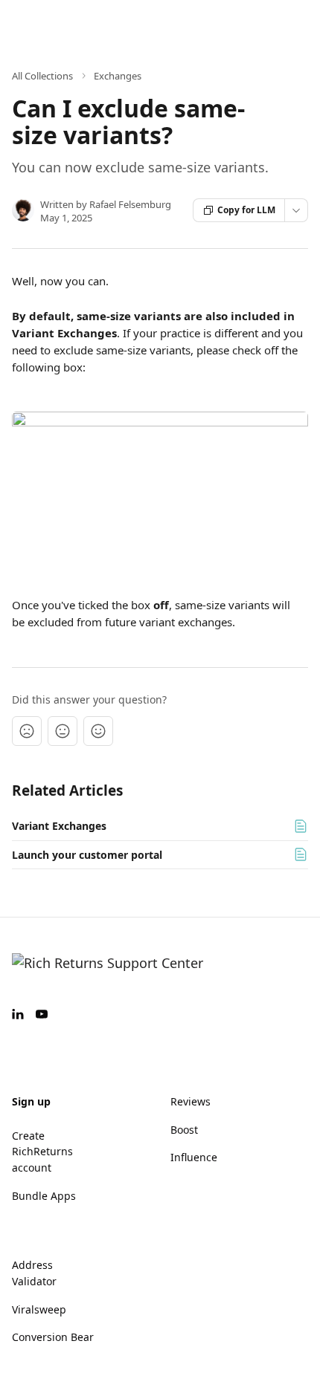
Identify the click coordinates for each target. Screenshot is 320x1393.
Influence (193, 1157)
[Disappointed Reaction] (27, 731)
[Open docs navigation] (296, 22)
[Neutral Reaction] (62, 731)
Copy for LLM (246, 210)
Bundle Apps (44, 1196)
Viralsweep (39, 1309)
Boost (184, 1130)
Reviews (190, 1101)
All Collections (42, 75)
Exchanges (117, 75)
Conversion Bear (53, 1337)
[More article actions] (296, 210)
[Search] (271, 22)
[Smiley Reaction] (98, 731)
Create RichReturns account (42, 1152)
